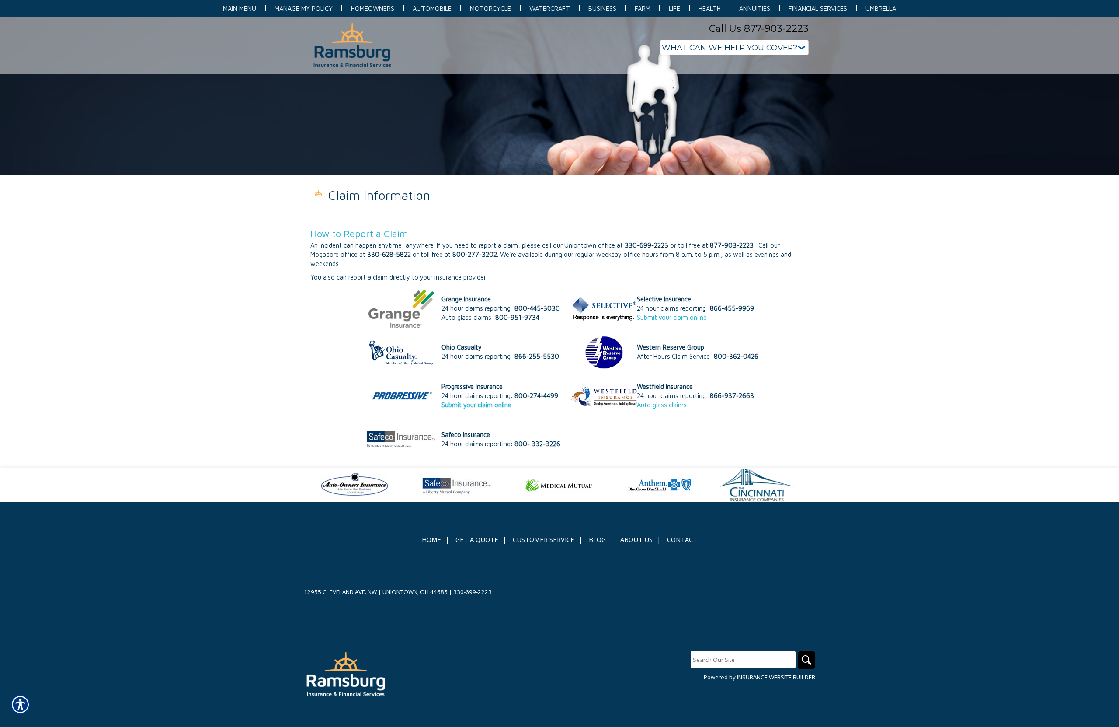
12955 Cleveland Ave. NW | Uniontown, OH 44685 (376, 592)
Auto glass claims (662, 405)
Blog (597, 539)
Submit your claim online (672, 317)
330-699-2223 (472, 592)
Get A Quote (476, 539)
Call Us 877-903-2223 (759, 29)
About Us (636, 539)
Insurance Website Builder (776, 677)
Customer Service (543, 539)
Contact (682, 539)
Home (431, 539)
